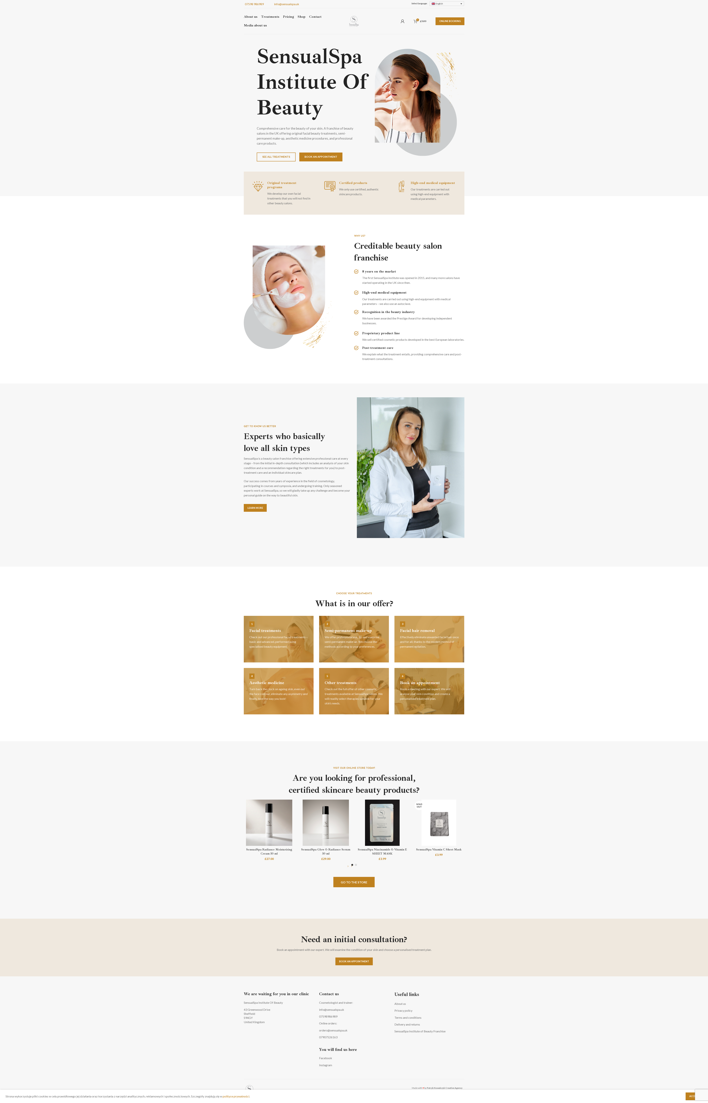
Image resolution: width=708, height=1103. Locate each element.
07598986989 (328, 1016)
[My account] (402, 21)
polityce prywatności (236, 1096)
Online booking (450, 21)
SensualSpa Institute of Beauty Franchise (420, 1031)
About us (400, 1003)
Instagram (325, 1065)
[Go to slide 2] (356, 865)
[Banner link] (279, 639)
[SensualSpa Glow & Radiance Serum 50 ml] (325, 823)
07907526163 (328, 1037)
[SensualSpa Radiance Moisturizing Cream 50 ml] (269, 823)
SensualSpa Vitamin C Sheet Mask (439, 849)
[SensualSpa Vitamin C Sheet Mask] (438, 823)
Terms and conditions (407, 1017)
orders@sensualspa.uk (333, 1030)
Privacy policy (403, 1010)
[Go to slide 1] (352, 865)
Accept (694, 1096)
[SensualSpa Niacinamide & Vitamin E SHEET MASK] (382, 823)
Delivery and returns (407, 1024)
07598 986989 (254, 4)
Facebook (325, 1058)
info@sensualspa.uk (286, 4)
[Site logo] (354, 21)
